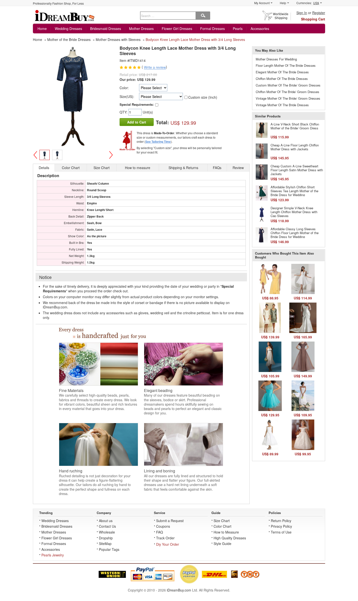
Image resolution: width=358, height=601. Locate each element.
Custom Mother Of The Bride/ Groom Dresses (288, 85)
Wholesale (107, 532)
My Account (262, 3)
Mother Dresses (141, 28)
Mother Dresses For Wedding (276, 59)
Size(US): (127, 96)
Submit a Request (170, 520)
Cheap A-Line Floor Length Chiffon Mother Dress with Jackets (295, 147)
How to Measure (226, 532)
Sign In (301, 12)
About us (106, 520)
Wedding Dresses (68, 28)
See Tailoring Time (158, 141)
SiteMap (105, 543)
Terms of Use (281, 532)
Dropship (106, 537)
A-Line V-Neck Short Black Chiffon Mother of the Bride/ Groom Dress (295, 126)
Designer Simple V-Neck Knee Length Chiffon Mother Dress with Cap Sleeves (294, 212)
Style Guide (222, 543)
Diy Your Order (167, 544)
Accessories (260, 28)
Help (283, 3)
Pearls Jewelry (52, 555)
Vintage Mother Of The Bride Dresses (282, 105)
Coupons (163, 526)
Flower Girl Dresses (177, 28)
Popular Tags (109, 549)
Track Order (165, 537)
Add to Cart (136, 122)
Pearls (238, 28)
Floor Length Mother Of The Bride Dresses (286, 65)
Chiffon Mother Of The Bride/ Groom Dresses (287, 91)
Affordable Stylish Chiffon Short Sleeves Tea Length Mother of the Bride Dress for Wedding (294, 191)
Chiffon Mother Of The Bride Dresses (282, 78)
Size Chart (222, 520)
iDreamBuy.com (179, 590)
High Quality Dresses (230, 537)
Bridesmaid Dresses (105, 28)
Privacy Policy (281, 526)
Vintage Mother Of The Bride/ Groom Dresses (288, 98)
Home (42, 28)
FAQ (159, 532)
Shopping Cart (313, 19)
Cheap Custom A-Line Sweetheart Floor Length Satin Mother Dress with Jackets (297, 170)
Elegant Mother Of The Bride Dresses (282, 72)
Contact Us (107, 526)
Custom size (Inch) (202, 97)
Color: (124, 87)
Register (318, 12)
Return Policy (281, 520)
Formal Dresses (212, 28)
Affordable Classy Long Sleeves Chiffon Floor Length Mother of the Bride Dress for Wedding (295, 233)
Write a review (155, 67)
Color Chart (222, 526)
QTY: (124, 112)
